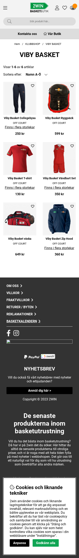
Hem (17, 43)
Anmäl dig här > (39, 390)
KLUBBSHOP (32, 43)
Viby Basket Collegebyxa (20, 118)
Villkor (12, 293)
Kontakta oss (27, 34)
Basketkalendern (21, 321)
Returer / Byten (19, 307)
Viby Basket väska (19, 238)
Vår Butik (54, 34)
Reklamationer (19, 314)
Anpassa (19, 543)
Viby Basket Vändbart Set (59, 178)
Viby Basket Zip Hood (59, 238)
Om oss (12, 286)
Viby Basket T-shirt (20, 178)
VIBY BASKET (53, 43)
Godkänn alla (45, 543)
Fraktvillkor (18, 300)
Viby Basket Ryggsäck (59, 118)
